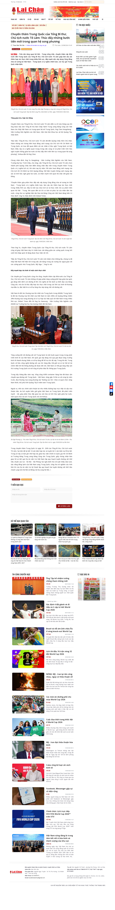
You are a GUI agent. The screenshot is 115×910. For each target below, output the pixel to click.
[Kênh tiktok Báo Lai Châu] (111, 394)
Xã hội (29, 19)
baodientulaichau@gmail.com (37, 878)
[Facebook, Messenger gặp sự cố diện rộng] (28, 796)
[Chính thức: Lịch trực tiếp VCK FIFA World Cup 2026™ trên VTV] (28, 819)
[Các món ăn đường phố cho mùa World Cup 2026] (28, 704)
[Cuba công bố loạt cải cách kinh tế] (28, 773)
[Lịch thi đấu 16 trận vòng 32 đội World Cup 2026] (28, 659)
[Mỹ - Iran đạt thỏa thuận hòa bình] (28, 750)
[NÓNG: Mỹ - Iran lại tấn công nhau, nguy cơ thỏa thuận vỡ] (28, 682)
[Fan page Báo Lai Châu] (111, 384)
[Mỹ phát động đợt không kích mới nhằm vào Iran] (45, 551)
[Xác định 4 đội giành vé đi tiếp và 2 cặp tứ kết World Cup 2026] (28, 609)
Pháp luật (95, 19)
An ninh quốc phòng (84, 19)
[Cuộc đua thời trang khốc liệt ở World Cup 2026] (28, 727)
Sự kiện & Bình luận (32, 25)
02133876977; (35, 875)
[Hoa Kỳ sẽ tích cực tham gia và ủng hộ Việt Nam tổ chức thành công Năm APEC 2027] (22, 551)
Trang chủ (14, 19)
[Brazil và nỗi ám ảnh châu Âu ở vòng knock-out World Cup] (28, 636)
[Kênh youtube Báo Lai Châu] (111, 387)
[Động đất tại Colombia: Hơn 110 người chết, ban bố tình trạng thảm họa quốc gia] (69, 530)
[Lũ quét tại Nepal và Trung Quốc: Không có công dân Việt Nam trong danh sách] (22, 530)
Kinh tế (43, 19)
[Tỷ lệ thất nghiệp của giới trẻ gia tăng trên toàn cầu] (45, 530)
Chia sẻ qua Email (27, 49)
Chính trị (22, 19)
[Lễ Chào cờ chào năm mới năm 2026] (90, 35)
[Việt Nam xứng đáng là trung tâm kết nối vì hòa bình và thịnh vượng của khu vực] (28, 843)
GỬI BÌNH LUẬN (65, 506)
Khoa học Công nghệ (69, 19)
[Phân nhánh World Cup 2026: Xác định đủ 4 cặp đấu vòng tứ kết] (93, 551)
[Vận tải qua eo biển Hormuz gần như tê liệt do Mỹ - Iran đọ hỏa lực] (69, 551)
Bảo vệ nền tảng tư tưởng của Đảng (23, 28)
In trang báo (16, 49)
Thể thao (58, 19)
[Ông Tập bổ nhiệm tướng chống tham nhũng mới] (28, 586)
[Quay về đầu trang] (111, 905)
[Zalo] (111, 390)
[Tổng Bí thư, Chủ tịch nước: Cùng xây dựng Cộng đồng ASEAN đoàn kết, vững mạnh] (93, 530)
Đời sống (43, 25)
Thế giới (50, 19)
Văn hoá (36, 19)
